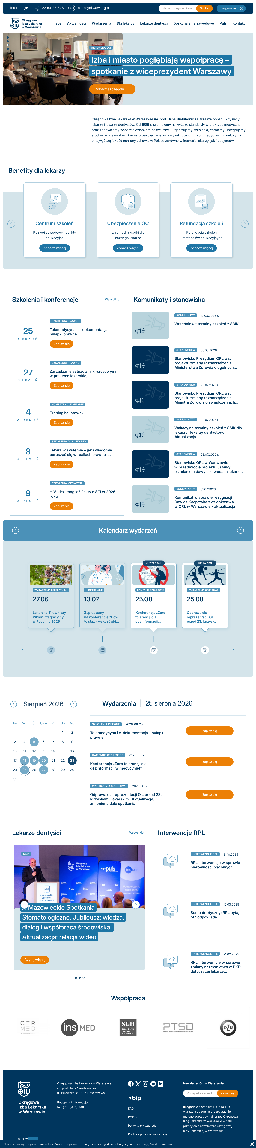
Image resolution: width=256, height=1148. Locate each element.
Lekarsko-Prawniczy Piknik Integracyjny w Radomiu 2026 (49, 617)
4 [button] (7, 49)
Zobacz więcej (54, 248)
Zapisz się (62, 344)
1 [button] (7, 37)
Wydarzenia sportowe (204, 590)
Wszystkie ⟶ (114, 299)
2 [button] (7, 41)
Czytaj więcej (34, 960)
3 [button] (7, 45)
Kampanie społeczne (150, 590)
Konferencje (94, 590)
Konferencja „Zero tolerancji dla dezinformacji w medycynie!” (150, 617)
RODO (132, 1117)
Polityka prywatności (142, 1125)
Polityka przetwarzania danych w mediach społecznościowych (150, 1136)
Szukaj (204, 8)
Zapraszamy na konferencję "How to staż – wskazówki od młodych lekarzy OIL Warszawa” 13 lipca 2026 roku (101, 617)
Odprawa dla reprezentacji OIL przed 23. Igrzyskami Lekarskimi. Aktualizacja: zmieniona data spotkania (203, 617)
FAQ (131, 1108)
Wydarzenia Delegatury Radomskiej (51, 590)
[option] (54, 220)
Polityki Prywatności (161, 1144)
